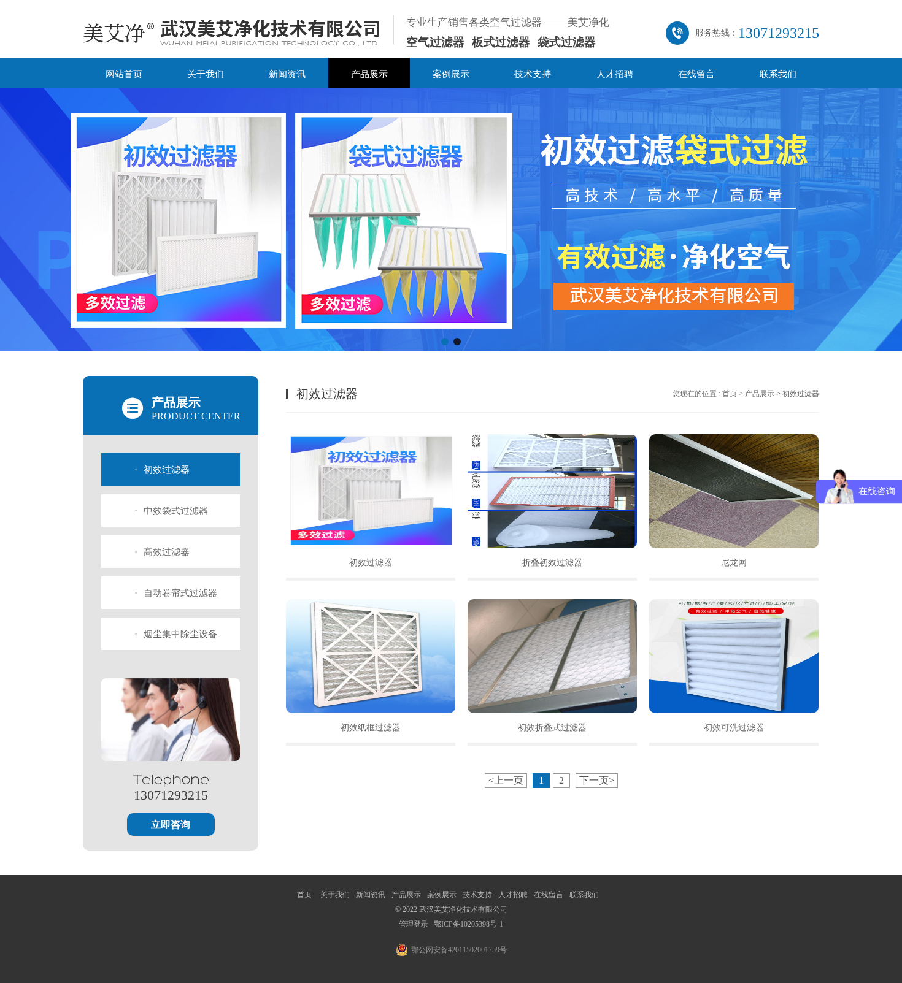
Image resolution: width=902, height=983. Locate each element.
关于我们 (205, 74)
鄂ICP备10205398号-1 (468, 924)
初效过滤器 (162, 470)
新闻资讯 (287, 74)
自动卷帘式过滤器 (175, 593)
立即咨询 (170, 824)
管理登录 (413, 924)
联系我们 (778, 74)
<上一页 (505, 780)
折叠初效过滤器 (552, 562)
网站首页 (124, 74)
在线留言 (696, 74)
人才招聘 (614, 74)
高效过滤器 (162, 552)
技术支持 (532, 74)
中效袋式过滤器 (171, 511)
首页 (729, 393)
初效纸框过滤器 (371, 727)
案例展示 (451, 74)
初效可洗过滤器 (734, 727)
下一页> (596, 780)
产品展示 (369, 74)
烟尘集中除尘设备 (175, 634)
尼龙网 (734, 562)
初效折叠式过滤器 (552, 727)
